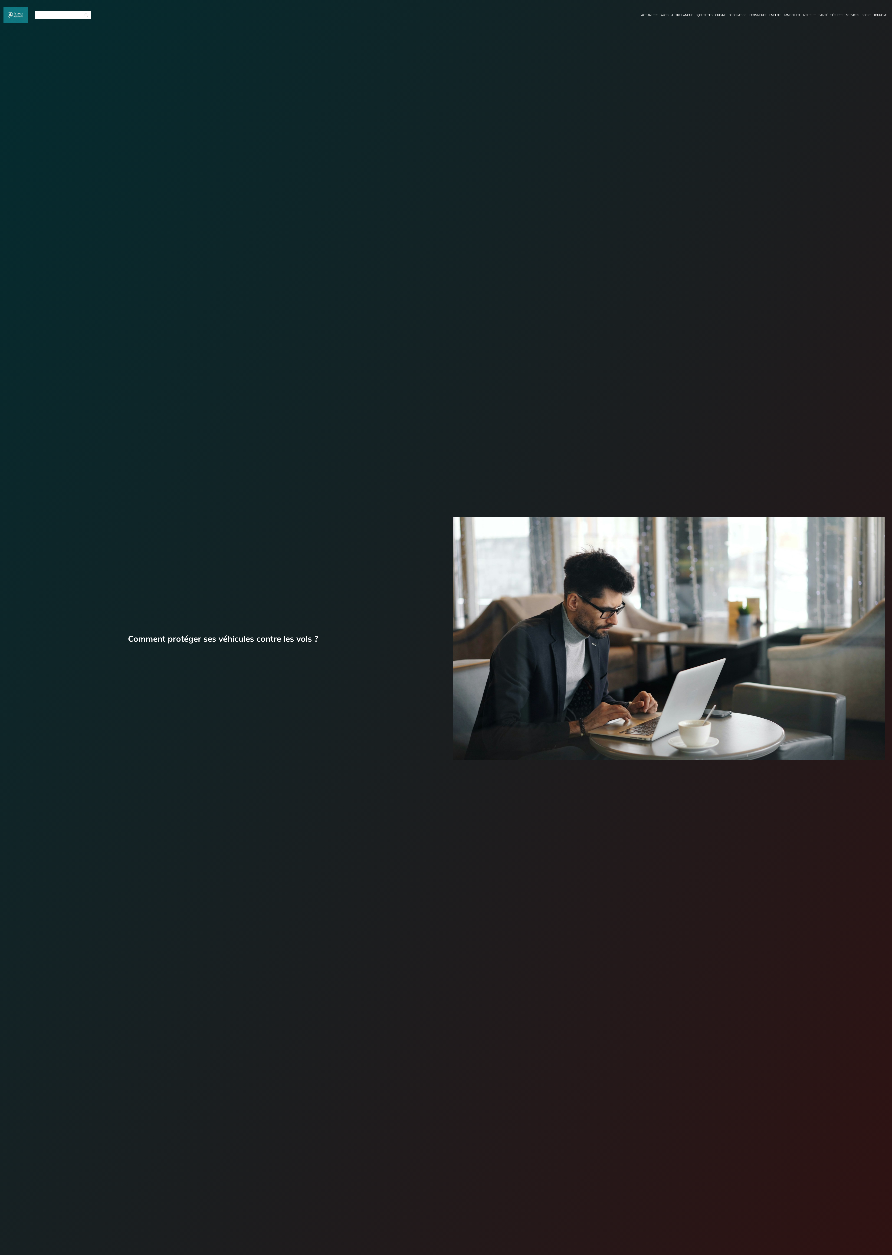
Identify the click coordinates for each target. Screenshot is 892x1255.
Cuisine (720, 15)
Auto (665, 15)
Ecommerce (758, 15)
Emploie (775, 15)
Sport (866, 15)
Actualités (649, 15)
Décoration (738, 15)
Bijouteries (704, 15)
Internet (809, 15)
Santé (823, 15)
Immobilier (792, 15)
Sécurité (836, 15)
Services (852, 15)
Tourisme (880, 15)
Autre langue (682, 15)
